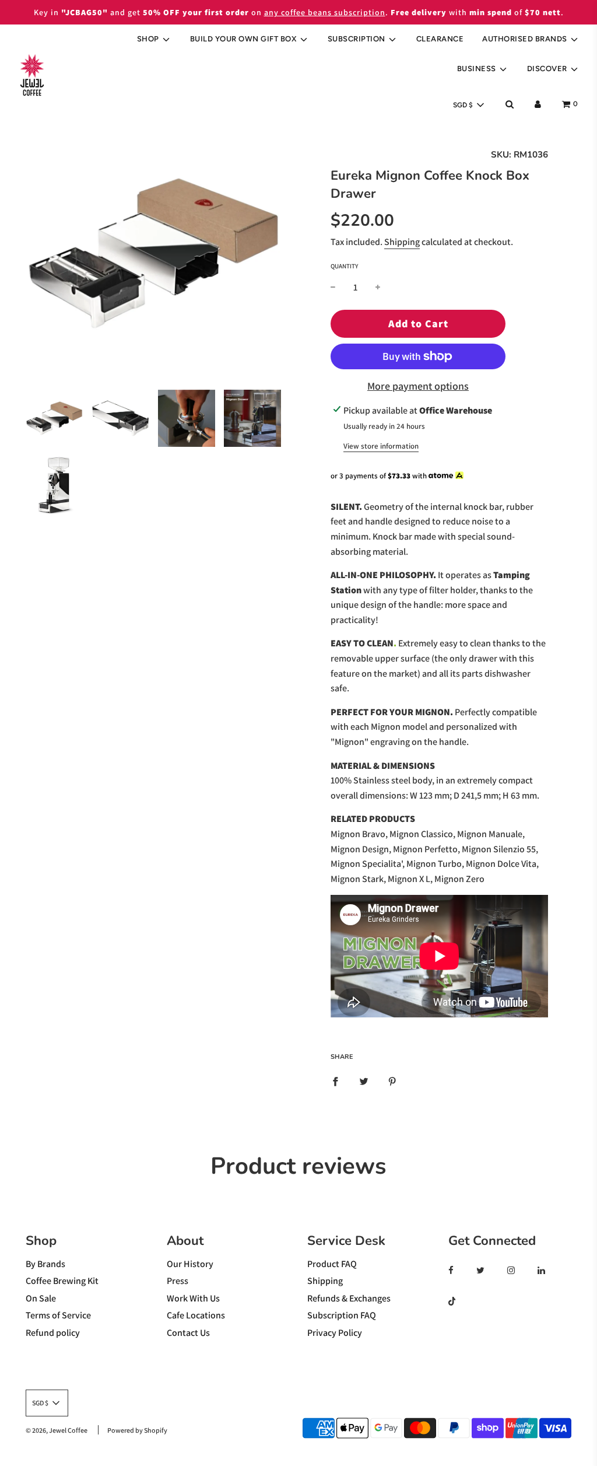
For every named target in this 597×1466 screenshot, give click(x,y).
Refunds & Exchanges (349, 1298)
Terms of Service (58, 1315)
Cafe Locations (196, 1315)
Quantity (344, 266)
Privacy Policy (334, 1333)
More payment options (418, 386)
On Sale (41, 1298)
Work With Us (193, 1298)
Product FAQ (332, 1264)
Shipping (402, 242)
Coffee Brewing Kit (62, 1281)
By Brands (45, 1264)
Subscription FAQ (341, 1315)
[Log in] (538, 104)
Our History (190, 1264)
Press (177, 1281)
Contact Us (188, 1333)
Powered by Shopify (137, 1430)
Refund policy (53, 1333)
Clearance (440, 38)
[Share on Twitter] (363, 1081)
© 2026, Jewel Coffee (56, 1430)
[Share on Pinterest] (392, 1081)
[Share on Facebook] (335, 1081)
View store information (381, 446)
